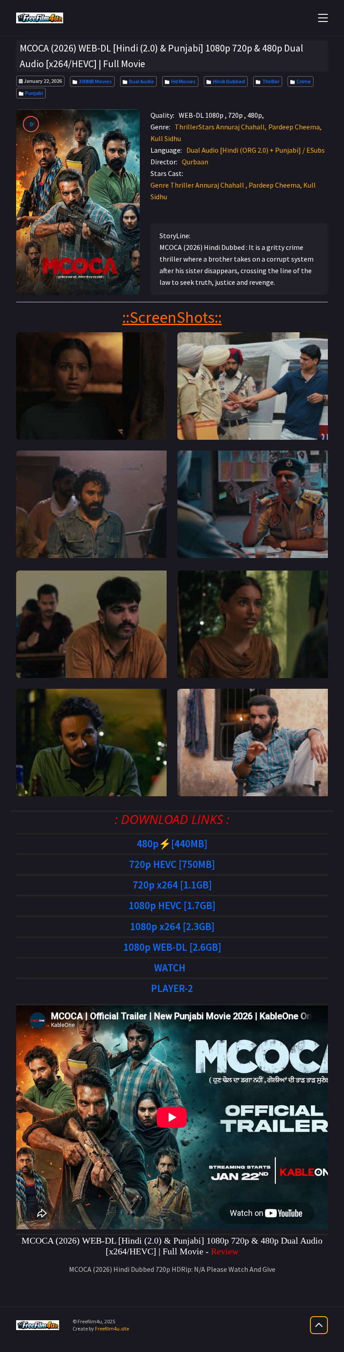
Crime (303, 81)
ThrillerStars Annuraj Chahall (220, 126)
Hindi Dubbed (228, 81)
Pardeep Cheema (294, 126)
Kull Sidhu (165, 138)
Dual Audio (140, 81)
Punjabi (33, 93)
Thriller (270, 81)
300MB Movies (94, 81)
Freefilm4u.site (112, 1328)
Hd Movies (182, 81)
